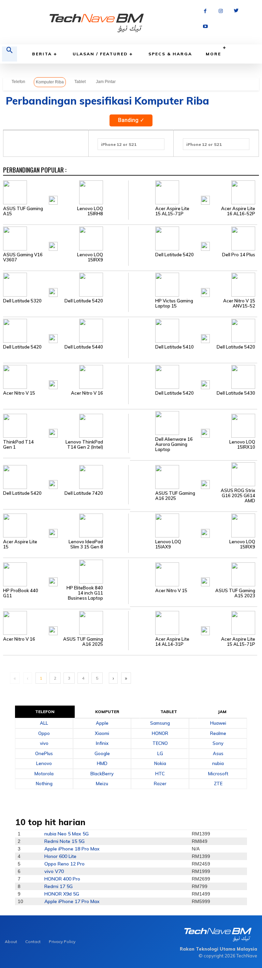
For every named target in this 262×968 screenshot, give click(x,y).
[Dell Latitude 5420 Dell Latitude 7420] (65, 476)
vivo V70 (54, 871)
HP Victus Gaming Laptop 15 (174, 303)
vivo (44, 743)
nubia (218, 763)
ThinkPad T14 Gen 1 (18, 444)
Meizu (102, 783)
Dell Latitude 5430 (236, 393)
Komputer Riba (50, 82)
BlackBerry (102, 773)
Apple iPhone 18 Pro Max (72, 849)
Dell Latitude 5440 (83, 347)
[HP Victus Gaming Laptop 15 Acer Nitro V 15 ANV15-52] (193, 284)
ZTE (218, 783)
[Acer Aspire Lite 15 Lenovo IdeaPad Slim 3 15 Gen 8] (65, 525)
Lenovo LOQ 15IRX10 (242, 444)
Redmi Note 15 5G (64, 841)
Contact (33, 941)
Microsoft (218, 773)
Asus (218, 753)
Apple (102, 723)
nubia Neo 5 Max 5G (66, 834)
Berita (42, 53)
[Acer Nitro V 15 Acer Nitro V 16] (65, 376)
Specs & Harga (170, 53)
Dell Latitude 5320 (22, 300)
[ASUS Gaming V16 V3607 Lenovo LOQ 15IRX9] (65, 238)
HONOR (160, 733)
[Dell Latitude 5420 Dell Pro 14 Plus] (193, 238)
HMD (102, 763)
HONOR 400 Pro (62, 879)
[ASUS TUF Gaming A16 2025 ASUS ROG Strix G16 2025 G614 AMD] (193, 476)
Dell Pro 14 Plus (238, 254)
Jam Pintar (106, 81)
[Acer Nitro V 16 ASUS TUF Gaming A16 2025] (65, 622)
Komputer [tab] (107, 711)
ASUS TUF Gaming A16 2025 (175, 496)
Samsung (160, 723)
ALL (44, 723)
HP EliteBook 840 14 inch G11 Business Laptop (85, 593)
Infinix (102, 743)
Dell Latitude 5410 (174, 347)
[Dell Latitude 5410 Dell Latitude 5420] (193, 330)
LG (160, 753)
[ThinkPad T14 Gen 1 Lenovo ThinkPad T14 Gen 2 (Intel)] (65, 425)
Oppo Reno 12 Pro (64, 864)
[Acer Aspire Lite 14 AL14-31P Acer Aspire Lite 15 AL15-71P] (193, 622)
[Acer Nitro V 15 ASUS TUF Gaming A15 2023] (193, 574)
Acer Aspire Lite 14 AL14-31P (172, 642)
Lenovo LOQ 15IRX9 (90, 257)
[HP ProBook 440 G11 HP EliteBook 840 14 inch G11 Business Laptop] (65, 574)
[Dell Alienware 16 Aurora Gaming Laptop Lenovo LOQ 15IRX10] (193, 423)
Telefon (18, 81)
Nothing (44, 783)
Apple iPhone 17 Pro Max (72, 901)
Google (102, 753)
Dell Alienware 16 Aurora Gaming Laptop (174, 444)
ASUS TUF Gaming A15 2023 (235, 593)
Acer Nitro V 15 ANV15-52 (239, 303)
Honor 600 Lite (60, 856)
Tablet (80, 81)
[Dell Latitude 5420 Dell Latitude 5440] (65, 330)
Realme (218, 733)
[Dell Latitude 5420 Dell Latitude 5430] (193, 376)
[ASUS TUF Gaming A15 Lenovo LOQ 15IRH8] (65, 192)
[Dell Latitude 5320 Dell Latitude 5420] (65, 284)
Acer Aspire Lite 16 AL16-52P (238, 211)
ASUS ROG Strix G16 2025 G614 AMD (238, 495)
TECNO (160, 743)
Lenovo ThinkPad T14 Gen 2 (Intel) (84, 444)
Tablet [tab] (168, 711)
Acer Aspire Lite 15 (20, 544)
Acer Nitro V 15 (19, 393)
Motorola (44, 773)
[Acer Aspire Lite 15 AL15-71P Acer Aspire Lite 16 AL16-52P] (193, 192)
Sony (218, 743)
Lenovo (44, 763)
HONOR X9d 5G (61, 894)
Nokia (160, 763)
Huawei (218, 723)
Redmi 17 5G (58, 886)
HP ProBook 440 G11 (20, 593)
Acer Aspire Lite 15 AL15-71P (172, 211)
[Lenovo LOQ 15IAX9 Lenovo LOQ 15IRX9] (193, 525)
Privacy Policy (62, 941)
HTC (160, 773)
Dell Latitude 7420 (83, 493)
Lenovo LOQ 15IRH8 (90, 211)
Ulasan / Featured (100, 53)
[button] (9, 54)
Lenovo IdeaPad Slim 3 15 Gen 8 (86, 544)
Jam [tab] (222, 711)
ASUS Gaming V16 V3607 (23, 257)
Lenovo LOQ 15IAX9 (168, 544)
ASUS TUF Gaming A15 (23, 211)
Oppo (44, 733)
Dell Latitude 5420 (174, 254)
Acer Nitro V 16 (87, 393)
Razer (160, 783)
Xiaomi (102, 733)
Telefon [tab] (45, 711)
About (11, 941)
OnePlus (44, 753)
